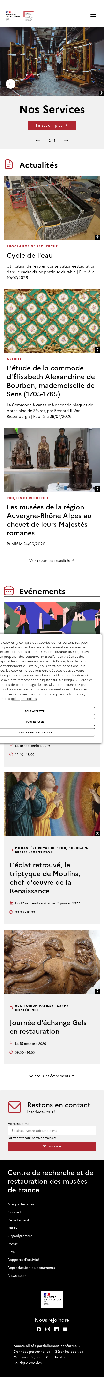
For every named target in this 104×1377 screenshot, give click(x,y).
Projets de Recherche (28, 498)
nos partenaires (68, 642)
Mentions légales (27, 1357)
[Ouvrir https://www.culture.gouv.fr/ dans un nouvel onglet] (52, 1300)
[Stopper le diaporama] (10, 84)
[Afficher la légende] (101, 93)
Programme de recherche (32, 246)
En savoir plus (49, 125)
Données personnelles (32, 1351)
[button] (93, 16)
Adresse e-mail (19, 1123)
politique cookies (24, 698)
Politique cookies (28, 1362)
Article (14, 359)
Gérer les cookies (69, 1351)
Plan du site (55, 1357)
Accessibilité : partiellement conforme (45, 1345)
